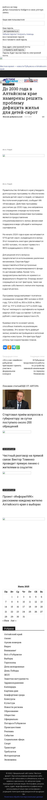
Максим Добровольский (12, 117)
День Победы (11, 670)
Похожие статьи (12, 386)
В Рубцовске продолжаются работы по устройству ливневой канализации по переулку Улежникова (34, 367)
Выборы (8, 658)
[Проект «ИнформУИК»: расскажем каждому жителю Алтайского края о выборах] (23, 481)
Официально (11, 719)
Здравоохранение (14, 682)
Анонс (7, 638)
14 (6, 606)
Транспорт (10, 747)
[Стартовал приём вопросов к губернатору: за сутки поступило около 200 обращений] (23, 399)
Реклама (9, 731)
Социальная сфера (14, 739)
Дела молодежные (14, 666)
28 (6, 616)
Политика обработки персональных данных (23, 797)
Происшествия (12, 727)
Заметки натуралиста (16, 678)
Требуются (10, 751)
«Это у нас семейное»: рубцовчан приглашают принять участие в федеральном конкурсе (13, 367)
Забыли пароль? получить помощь (18, 34)
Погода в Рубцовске (15, 723)
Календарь (10, 686)
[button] (4, 73)
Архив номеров (12, 642)
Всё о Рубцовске (13, 654)
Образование (11, 711)
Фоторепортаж (12, 755)
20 (41, 606)
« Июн (6, 620)
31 (24, 616)
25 (30, 611)
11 (30, 601)
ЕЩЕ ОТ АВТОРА (30, 386)
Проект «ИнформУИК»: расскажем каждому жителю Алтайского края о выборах (22, 500)
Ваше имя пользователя (14, 19)
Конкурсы (9, 699)
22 (12, 611)
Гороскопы (10, 662)
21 (6, 611)
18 (30, 606)
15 (12, 606)
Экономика (10, 759)
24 (23, 611)
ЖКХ (7, 674)
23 (18, 611)
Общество (9, 715)
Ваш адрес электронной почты (16, 47)
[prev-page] (3, 510)
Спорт (7, 743)
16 (18, 606)
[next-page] (4, 510)
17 (24, 606)
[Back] (3, 4)
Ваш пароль (8, 28)
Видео (7, 646)
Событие (9, 735)
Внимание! (10, 650)
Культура (9, 703)
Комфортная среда (14, 695)
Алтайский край (8, 408)
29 (12, 616)
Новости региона (13, 707)
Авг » (13, 620)
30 (18, 616)
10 (24, 601)
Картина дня (11, 690)
